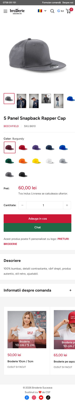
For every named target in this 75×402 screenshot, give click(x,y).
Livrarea (36, 193)
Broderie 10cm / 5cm (20, 361)
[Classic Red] (23, 147)
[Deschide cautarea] (52, 11)
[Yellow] (36, 161)
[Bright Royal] (63, 147)
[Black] (23, 174)
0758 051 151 (9, 2)
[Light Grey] (63, 161)
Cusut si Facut (16, 367)
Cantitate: (10, 205)
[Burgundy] (9, 147)
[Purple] (36, 147)
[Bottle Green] (9, 161)
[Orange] (23, 161)
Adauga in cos (37, 218)
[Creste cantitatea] (67, 205)
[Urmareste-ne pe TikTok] (48, 397)
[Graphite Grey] (9, 174)
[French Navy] (50, 147)
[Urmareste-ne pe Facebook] (27, 397)
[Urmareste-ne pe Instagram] (34, 397)
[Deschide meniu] (5, 11)
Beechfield (11, 126)
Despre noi (67, 2)
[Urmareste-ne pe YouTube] (41, 397)
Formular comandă (51, 2)
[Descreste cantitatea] (22, 205)
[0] (68, 11)
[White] (50, 161)
